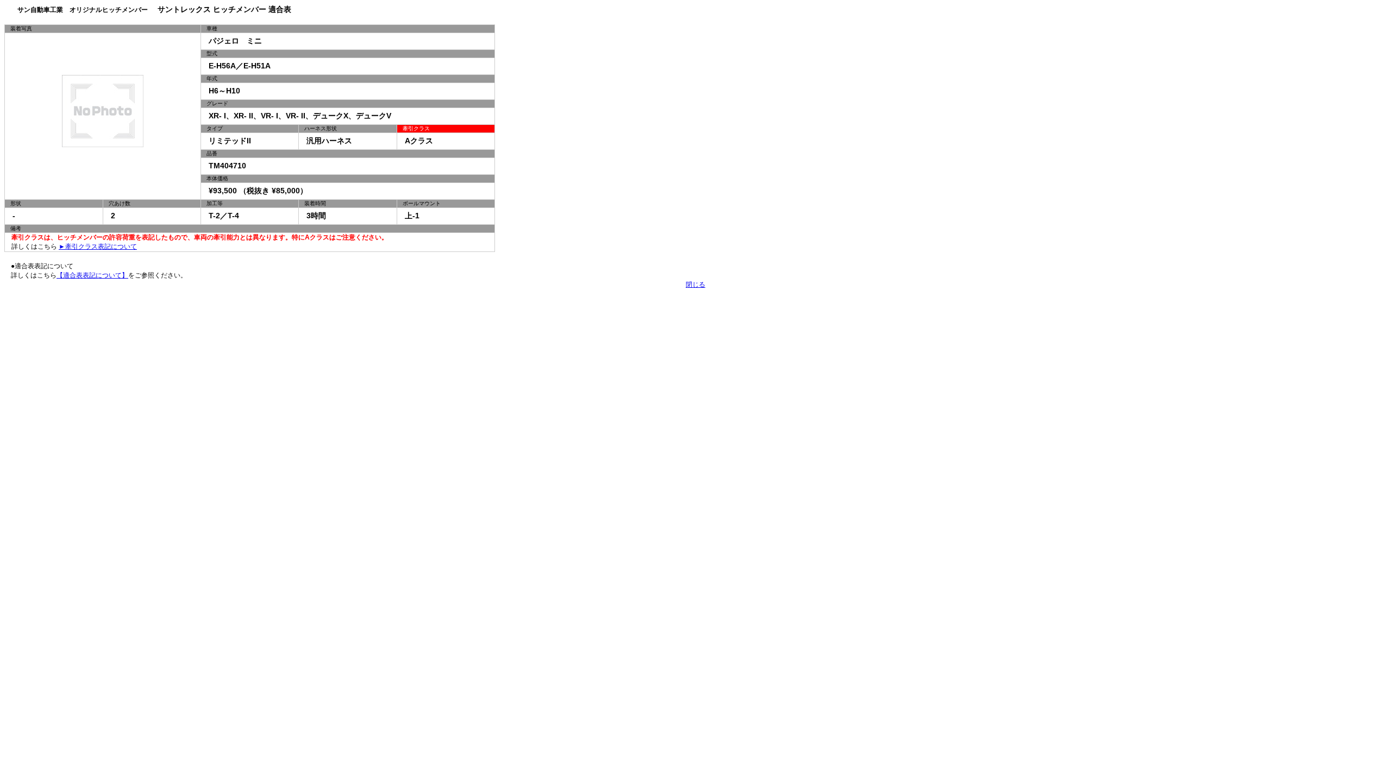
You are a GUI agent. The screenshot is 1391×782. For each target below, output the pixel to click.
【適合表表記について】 (92, 275)
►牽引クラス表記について (98, 246)
